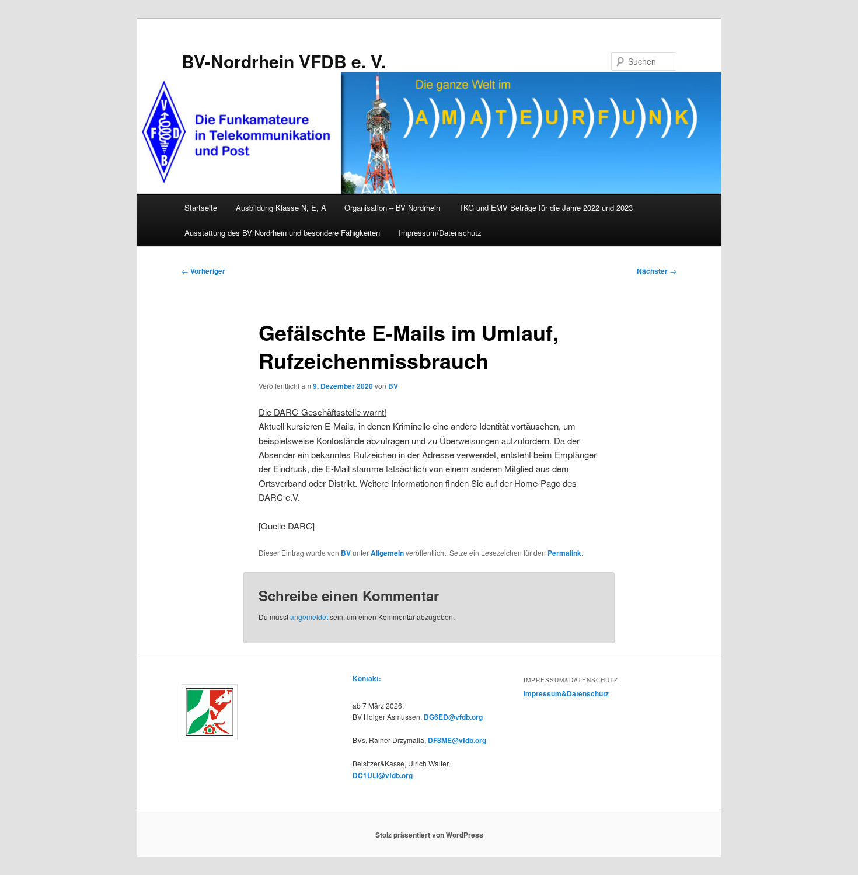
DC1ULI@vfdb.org (383, 775)
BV (393, 386)
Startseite (200, 207)
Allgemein (387, 553)
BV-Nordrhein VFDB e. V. (284, 61)
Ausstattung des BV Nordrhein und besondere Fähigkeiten (282, 232)
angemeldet (309, 617)
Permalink (564, 553)
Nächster (656, 271)
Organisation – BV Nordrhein (392, 207)
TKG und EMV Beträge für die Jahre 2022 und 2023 (546, 207)
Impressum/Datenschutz (440, 232)
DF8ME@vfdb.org (457, 740)
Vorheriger (203, 271)
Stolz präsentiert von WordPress (429, 834)
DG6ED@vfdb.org (453, 717)
